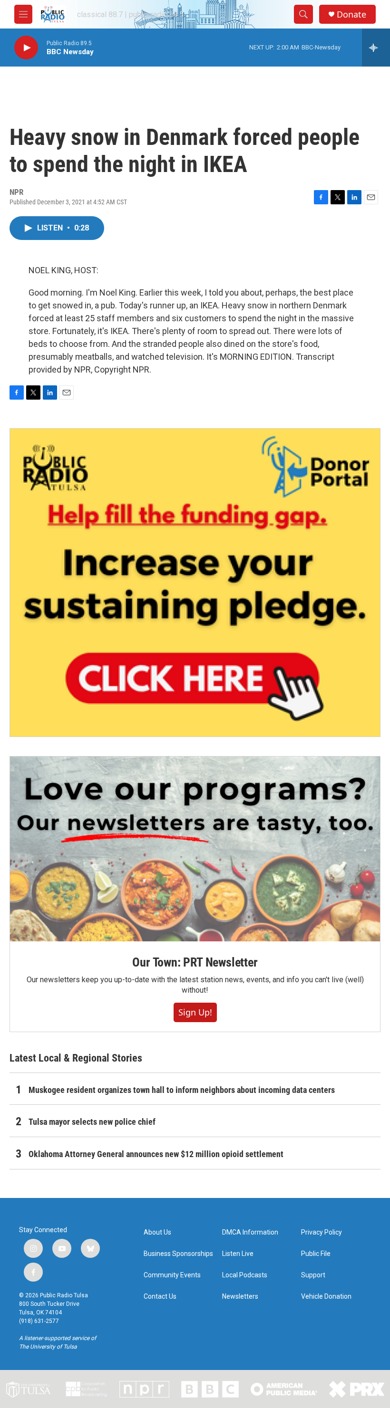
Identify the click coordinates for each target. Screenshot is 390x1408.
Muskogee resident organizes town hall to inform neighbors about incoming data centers (182, 1090)
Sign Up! (195, 1012)
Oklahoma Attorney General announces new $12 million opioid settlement (156, 1154)
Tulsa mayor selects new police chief (92, 1122)
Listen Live (238, 1253)
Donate (351, 14)
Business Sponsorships (178, 1253)
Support (313, 1275)
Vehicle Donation (326, 1296)
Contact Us (160, 1296)
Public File (316, 1253)
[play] (26, 47)
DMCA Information (250, 1232)
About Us (157, 1232)
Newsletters (240, 1296)
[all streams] (376, 48)
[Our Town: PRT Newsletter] (195, 849)
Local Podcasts (244, 1275)
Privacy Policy (321, 1232)
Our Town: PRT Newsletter (194, 962)
